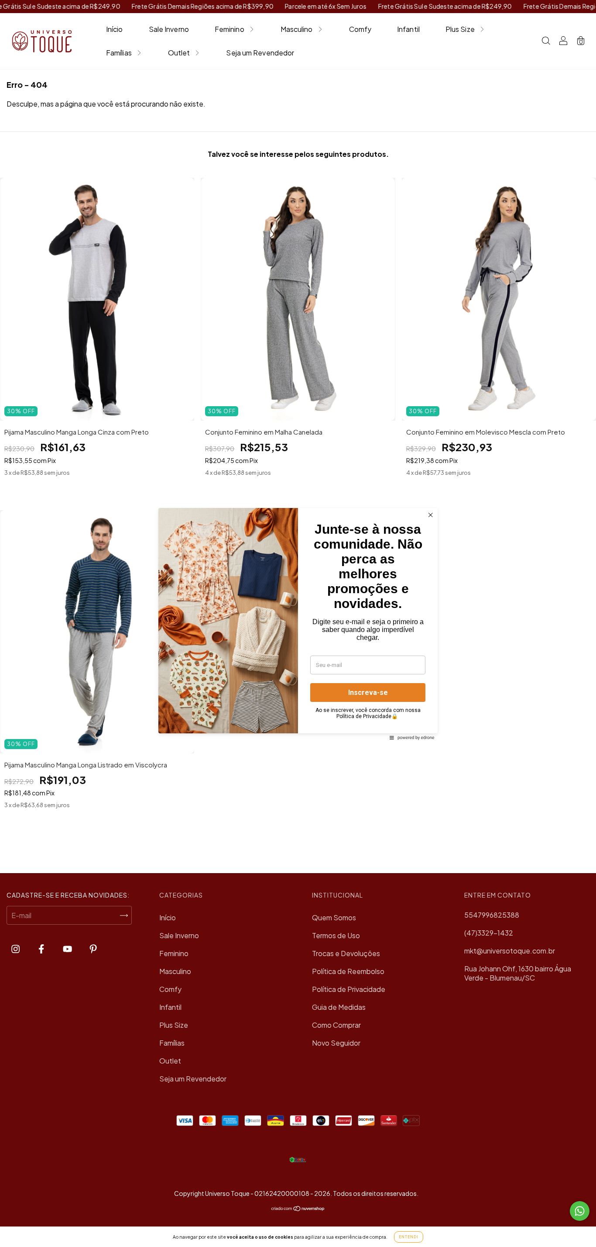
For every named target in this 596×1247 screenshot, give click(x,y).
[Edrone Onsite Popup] (298, 623)
